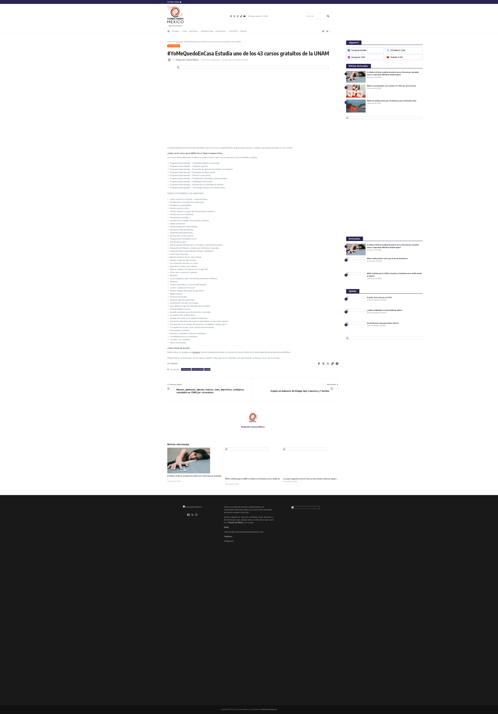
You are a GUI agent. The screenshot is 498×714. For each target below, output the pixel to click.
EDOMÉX (175, 31)
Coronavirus (186, 369)
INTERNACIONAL (207, 31)
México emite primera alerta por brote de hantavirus (387, 258)
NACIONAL (193, 31)
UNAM (207, 369)
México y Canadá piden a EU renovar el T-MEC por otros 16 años (391, 86)
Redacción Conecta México (187, 60)
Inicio (169, 42)
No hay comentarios (211, 60)
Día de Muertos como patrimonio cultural (383, 323)
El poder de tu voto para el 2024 (379, 297)
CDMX (184, 31)
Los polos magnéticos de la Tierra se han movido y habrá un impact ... (310, 479)
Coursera (196, 352)
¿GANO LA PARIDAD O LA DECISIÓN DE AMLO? (385, 310)
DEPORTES (233, 31)
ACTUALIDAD (220, 31)
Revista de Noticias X (269, 709)
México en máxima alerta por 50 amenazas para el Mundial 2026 (391, 101)
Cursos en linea (197, 369)
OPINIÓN (243, 31)
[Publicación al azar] (323, 31)
